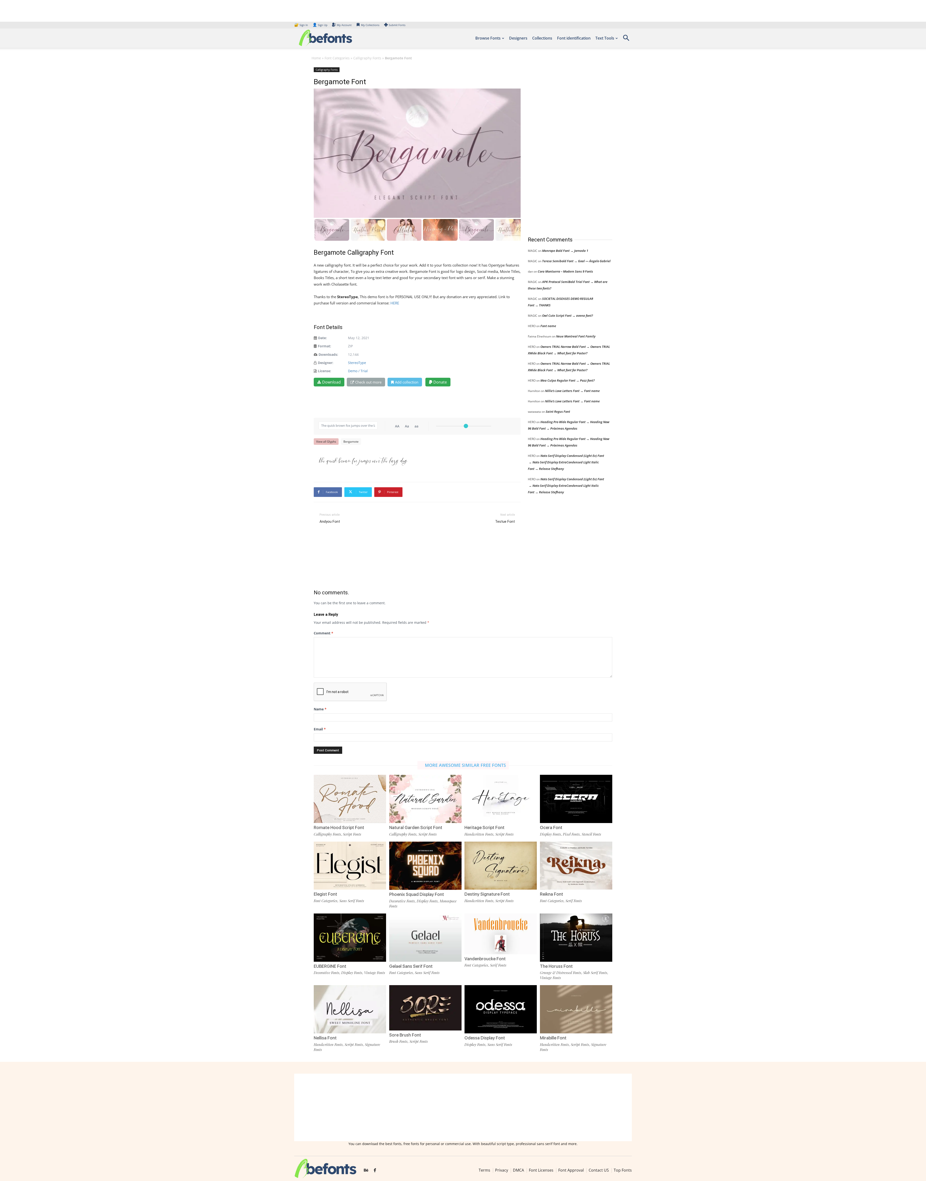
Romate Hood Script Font (339, 827)
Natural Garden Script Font (415, 827)
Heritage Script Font (484, 827)
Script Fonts (352, 834)
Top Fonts (623, 1170)
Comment (323, 633)
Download (331, 382)
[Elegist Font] (350, 865)
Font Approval (571, 1170)
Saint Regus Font (558, 411)
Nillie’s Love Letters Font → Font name (572, 391)
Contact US (599, 1170)
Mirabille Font (553, 1037)
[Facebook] (375, 1170)
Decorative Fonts (402, 901)
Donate (439, 382)
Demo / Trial (358, 371)
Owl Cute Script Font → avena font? (567, 315)
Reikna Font (551, 894)
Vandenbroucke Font (485, 958)
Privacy (501, 1170)
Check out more (368, 382)
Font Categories (337, 58)
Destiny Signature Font (487, 894)
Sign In (301, 25)
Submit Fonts (397, 25)
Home (316, 58)
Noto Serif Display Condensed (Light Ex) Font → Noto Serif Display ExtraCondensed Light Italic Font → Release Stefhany (566, 462)
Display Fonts (550, 834)
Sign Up (320, 25)
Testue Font (505, 521)
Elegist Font (325, 894)
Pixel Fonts (571, 834)
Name (320, 709)
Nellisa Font (325, 1037)
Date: (322, 338)
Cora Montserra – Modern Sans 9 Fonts (565, 271)
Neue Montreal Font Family (575, 336)
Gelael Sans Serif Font (411, 966)
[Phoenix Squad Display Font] (425, 865)
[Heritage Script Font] (500, 798)
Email (320, 729)
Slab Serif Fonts (595, 972)
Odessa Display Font (484, 1037)
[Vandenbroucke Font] (500, 933)
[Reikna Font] (576, 865)
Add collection (406, 382)
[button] (626, 39)
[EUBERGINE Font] (350, 937)
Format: (324, 346)
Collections (542, 38)
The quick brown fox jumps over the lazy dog (363, 459)
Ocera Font (551, 827)
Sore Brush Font (405, 1034)
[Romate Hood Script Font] (350, 798)
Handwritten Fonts (478, 834)
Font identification (574, 38)
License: (324, 371)
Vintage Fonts (374, 972)
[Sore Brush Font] (425, 1007)
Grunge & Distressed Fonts (560, 972)
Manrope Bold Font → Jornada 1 (565, 250)
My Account (344, 25)
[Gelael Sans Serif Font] (425, 937)
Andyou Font (330, 521)
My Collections (370, 25)
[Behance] (366, 1170)
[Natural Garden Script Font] (425, 798)
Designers (518, 38)
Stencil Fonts (591, 834)
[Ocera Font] (576, 798)
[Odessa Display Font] (500, 1009)
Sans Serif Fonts (351, 900)
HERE (394, 303)
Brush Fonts (398, 1041)
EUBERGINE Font (330, 966)
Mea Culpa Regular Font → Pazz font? (567, 380)
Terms (484, 1170)
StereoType (357, 362)
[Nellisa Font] (350, 1009)
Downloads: (328, 354)
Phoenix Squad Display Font (416, 894)
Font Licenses (541, 1170)
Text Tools (604, 38)
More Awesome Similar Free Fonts (465, 765)
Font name (548, 326)
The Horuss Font (556, 966)
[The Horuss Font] (576, 937)
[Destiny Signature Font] (500, 865)
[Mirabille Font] (576, 1009)
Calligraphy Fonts (367, 58)
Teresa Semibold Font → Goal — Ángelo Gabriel (576, 261)
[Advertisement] (564, 147)
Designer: (325, 362)
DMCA (518, 1170)
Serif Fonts (573, 900)
